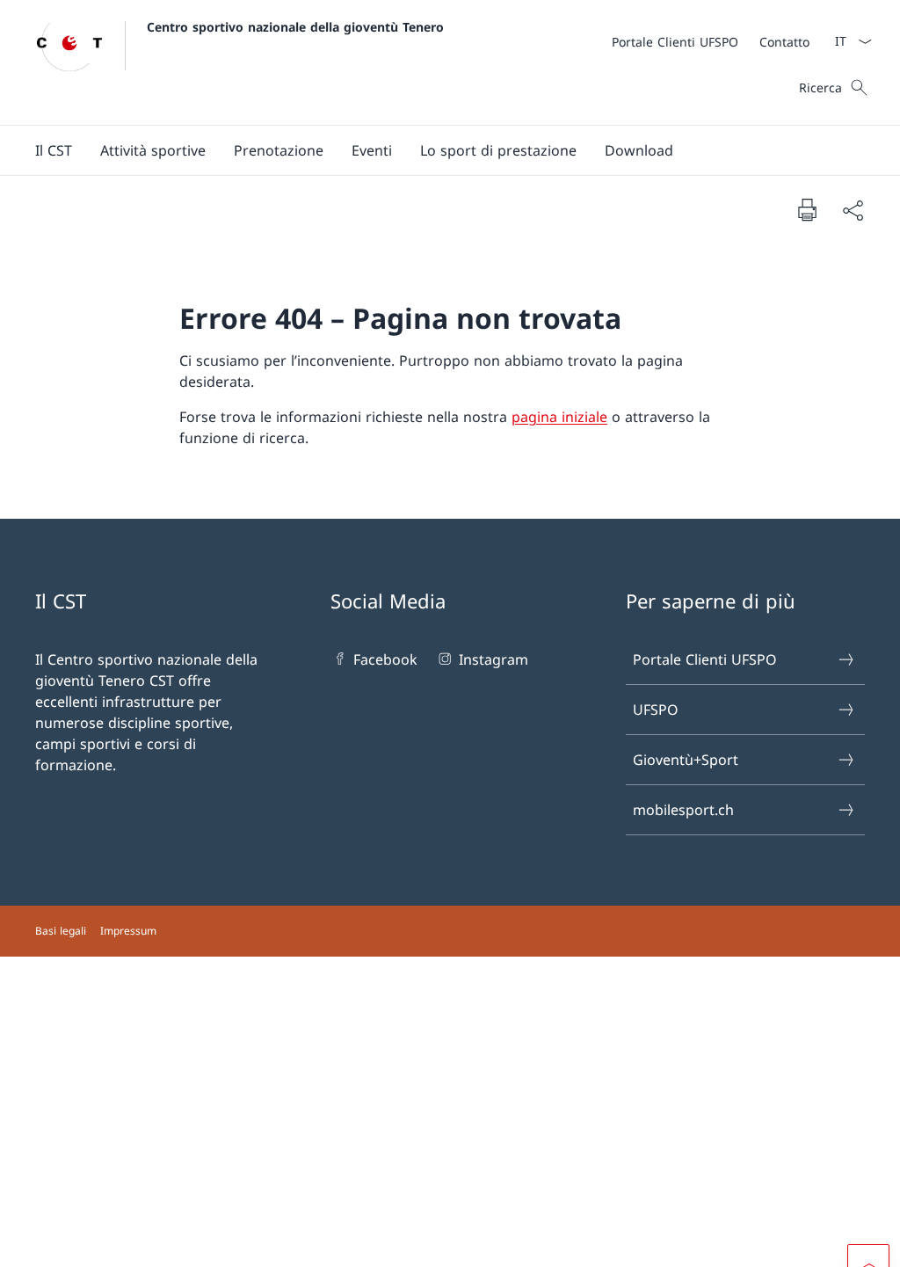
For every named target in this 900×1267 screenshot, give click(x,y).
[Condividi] (852, 210)
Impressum (128, 930)
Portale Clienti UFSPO (705, 659)
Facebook (385, 659)
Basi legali (60, 930)
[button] (53, 150)
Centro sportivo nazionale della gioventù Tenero (295, 26)
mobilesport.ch (683, 809)
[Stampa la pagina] (807, 209)
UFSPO (656, 709)
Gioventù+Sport (685, 759)
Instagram (493, 659)
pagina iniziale (559, 416)
